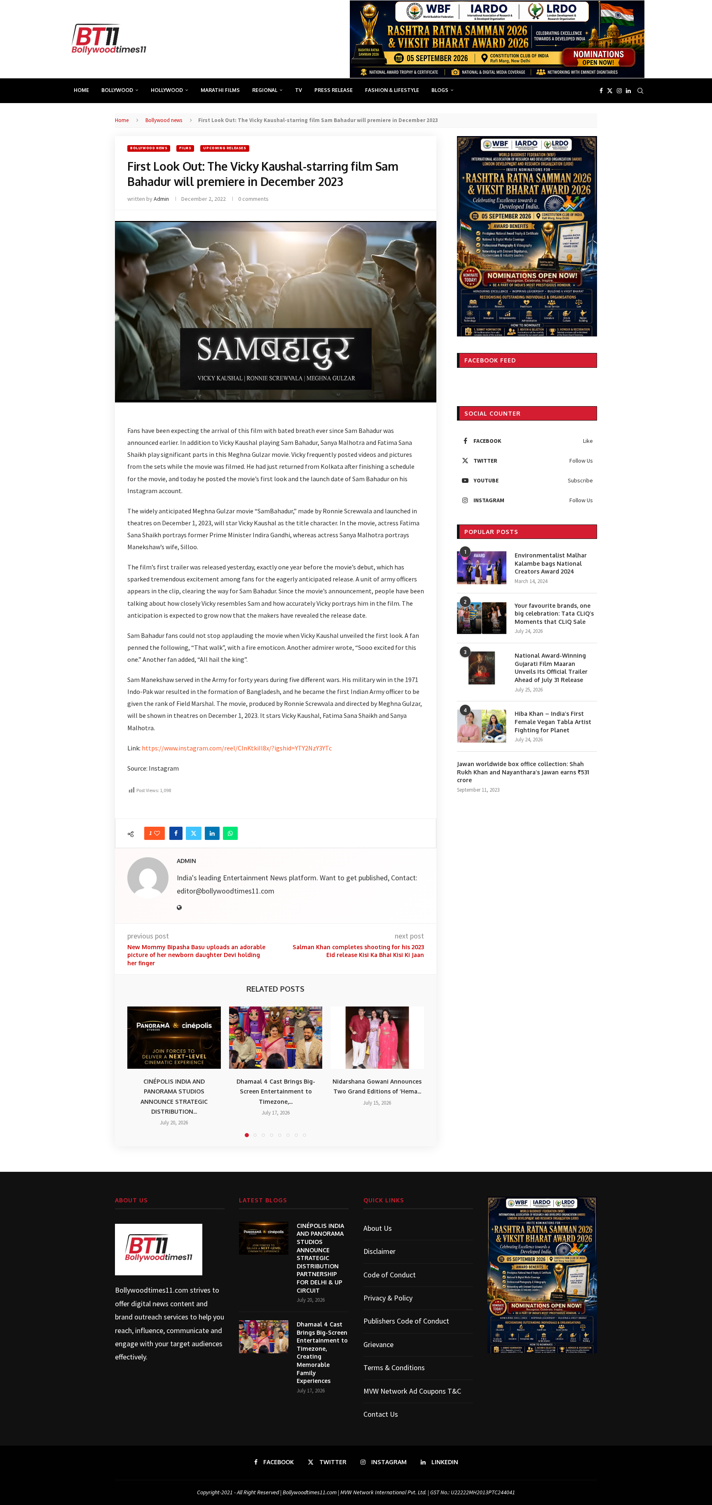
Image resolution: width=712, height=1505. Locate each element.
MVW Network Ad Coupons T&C (412, 1391)
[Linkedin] (628, 91)
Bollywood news (163, 120)
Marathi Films (220, 90)
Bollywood (117, 90)
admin (161, 198)
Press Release (333, 90)
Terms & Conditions (394, 1367)
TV (298, 90)
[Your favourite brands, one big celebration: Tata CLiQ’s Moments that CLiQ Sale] (481, 618)
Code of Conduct (389, 1274)
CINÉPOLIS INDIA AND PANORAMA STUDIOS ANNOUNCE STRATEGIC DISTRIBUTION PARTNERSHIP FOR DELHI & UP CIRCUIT (320, 1258)
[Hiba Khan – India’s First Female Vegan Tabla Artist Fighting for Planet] (481, 726)
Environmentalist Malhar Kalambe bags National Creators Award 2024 (551, 563)
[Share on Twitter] (193, 833)
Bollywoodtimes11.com (151, 1290)
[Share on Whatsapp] (230, 833)
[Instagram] (619, 91)
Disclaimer (379, 1251)
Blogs (439, 90)
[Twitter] (610, 91)
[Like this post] (157, 833)
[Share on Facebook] (176, 833)
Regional (264, 90)
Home (81, 90)
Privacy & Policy (387, 1298)
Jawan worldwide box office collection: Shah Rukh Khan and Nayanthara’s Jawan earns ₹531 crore (523, 771)
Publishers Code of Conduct (406, 1321)
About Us (377, 1228)
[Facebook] (601, 91)
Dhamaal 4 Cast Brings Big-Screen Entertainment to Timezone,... (275, 1091)
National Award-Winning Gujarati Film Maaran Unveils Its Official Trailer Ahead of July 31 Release (551, 667)
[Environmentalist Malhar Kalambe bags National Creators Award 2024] (481, 567)
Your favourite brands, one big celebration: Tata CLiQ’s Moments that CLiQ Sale (554, 613)
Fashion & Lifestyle (392, 90)
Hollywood (167, 90)
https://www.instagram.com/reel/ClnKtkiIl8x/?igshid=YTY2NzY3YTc (237, 748)
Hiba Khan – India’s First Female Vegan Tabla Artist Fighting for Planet (553, 721)
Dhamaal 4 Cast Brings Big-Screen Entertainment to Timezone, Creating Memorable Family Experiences (322, 1352)
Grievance (378, 1344)
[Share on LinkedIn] (212, 833)
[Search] (640, 91)
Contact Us (380, 1414)
